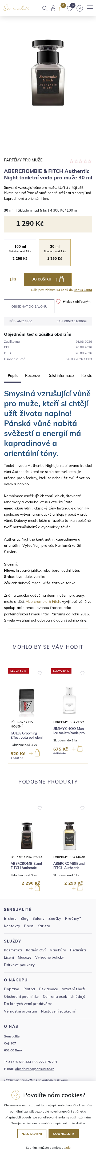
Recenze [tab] (32, 375)
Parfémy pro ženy (68, 722)
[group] (26, 714)
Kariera (44, 926)
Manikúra (58, 950)
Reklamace (48, 989)
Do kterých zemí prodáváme (28, 1004)
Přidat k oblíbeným (77, 302)
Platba (29, 989)
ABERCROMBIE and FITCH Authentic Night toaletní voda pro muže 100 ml (26, 870)
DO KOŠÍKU (41, 279)
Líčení (9, 957)
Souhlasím (63, 1134)
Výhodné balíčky (49, 957)
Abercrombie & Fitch (43, 601)
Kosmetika (13, 950)
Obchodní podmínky (21, 996)
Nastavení (32, 1134)
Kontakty (12, 926)
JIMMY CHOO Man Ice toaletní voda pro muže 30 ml (69, 733)
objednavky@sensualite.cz (34, 1069)
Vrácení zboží (73, 989)
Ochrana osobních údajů (64, 996)
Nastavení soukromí (58, 1011)
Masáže (24, 957)
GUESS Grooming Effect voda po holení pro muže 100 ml (26, 738)
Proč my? (73, 918)
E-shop (10, 918)
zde (67, 1148)
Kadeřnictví (36, 950)
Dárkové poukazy (19, 965)
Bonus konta (83, 290)
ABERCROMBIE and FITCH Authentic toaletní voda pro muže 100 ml (69, 870)
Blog (25, 918)
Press (29, 926)
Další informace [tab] (60, 375)
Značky (55, 918)
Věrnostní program (20, 1011)
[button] (39, 672)
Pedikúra (78, 950)
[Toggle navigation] (90, 8)
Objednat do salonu (29, 306)
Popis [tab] (13, 375)
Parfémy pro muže (23, 160)
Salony (39, 918)
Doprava (11, 989)
